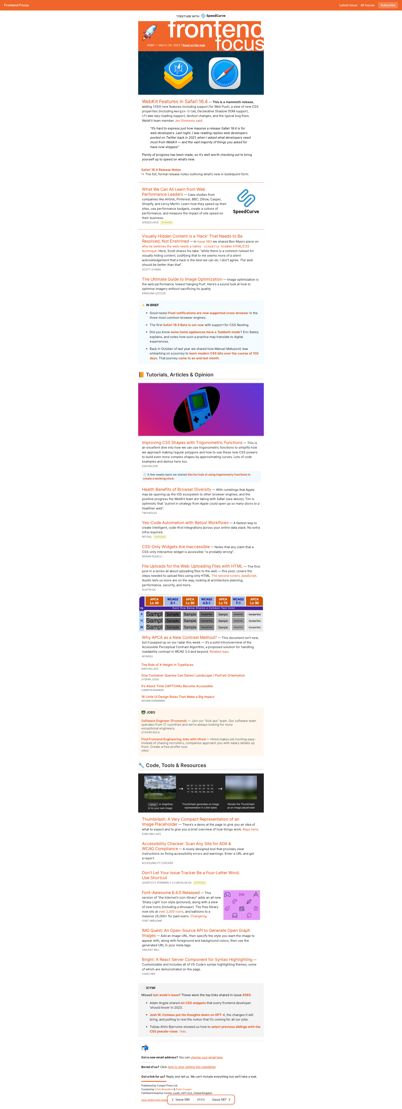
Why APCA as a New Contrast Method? (179, 637)
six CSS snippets (193, 1003)
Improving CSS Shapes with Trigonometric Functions (192, 442)
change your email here (207, 1057)
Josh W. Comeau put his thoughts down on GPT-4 (187, 1015)
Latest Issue (348, 5)
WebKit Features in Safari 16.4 (175, 101)
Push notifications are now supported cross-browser (208, 313)
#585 (246, 995)
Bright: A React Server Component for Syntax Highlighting (197, 959)
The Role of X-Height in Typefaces (167, 665)
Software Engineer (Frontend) (164, 721)
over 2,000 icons (171, 911)
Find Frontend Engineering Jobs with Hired (173, 739)
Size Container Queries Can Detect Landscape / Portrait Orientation (193, 675)
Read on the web (194, 45)
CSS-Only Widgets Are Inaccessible (176, 546)
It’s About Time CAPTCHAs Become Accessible (177, 686)
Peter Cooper (183, 1089)
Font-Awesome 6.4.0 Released (171, 892)
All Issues (368, 5)
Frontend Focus (16, 5)
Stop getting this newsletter (157, 1099)
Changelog (198, 916)
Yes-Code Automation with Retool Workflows (185, 522)
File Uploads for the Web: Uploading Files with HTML (192, 566)
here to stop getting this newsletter (191, 1067)
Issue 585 (183, 1099)
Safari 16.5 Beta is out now (183, 325)
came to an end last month (198, 358)
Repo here (250, 829)
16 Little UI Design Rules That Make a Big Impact (178, 697)
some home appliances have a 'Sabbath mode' (206, 332)
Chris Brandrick (164, 1089)
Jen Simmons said (188, 121)
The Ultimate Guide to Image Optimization (182, 279)
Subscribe (388, 5)
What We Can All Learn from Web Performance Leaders (173, 192)
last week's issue (166, 995)
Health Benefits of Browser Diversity (176, 489)
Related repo (219, 652)
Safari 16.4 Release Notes (161, 170)
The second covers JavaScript (233, 576)
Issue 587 (219, 1099)
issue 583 (204, 241)
